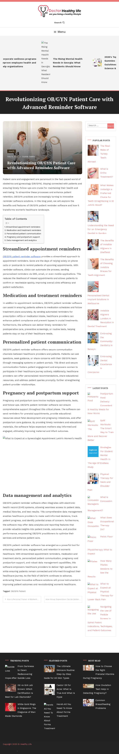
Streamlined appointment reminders (23, 227)
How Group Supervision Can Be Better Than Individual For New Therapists (64, 599)
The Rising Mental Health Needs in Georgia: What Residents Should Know (64, 62)
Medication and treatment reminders (24, 230)
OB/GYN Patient (18, 591)
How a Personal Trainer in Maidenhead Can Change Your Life (24, 599)
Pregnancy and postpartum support (23, 237)
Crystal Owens (28, 157)
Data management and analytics (22, 240)
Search (58, 22)
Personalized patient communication (24, 233)
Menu (62, 31)
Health (11, 151)
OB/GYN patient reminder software (22, 256)
